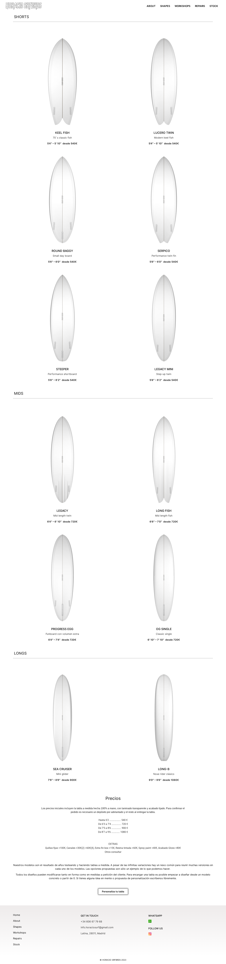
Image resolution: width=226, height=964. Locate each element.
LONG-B (163, 769)
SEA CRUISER (62, 769)
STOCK (214, 6)
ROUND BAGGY (62, 251)
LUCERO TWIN (164, 133)
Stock (16, 944)
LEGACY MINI (164, 369)
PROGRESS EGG (62, 629)
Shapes (17, 926)
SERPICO (164, 251)
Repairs (17, 938)
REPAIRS (200, 6)
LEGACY (62, 511)
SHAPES (165, 6)
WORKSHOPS (182, 6)
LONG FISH (163, 511)
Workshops (19, 932)
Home (16, 914)
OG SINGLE (164, 629)
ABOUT (151, 6)
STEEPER (62, 369)
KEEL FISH (62, 133)
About (16, 920)
